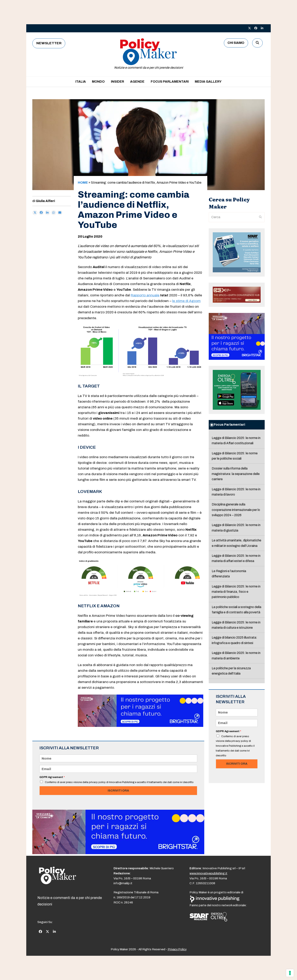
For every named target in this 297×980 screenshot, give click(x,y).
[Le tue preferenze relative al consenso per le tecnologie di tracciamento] (290, 973)
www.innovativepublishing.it (208, 873)
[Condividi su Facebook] (41, 212)
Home (83, 182)
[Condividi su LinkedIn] (47, 212)
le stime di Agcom (186, 301)
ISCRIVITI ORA (118, 790)
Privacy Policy (177, 949)
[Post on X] (35, 212)
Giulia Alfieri (45, 201)
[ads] (140, 725)
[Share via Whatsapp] (53, 212)
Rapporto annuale (145, 295)
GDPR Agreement (52, 777)
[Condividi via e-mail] (59, 212)
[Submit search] (260, 217)
